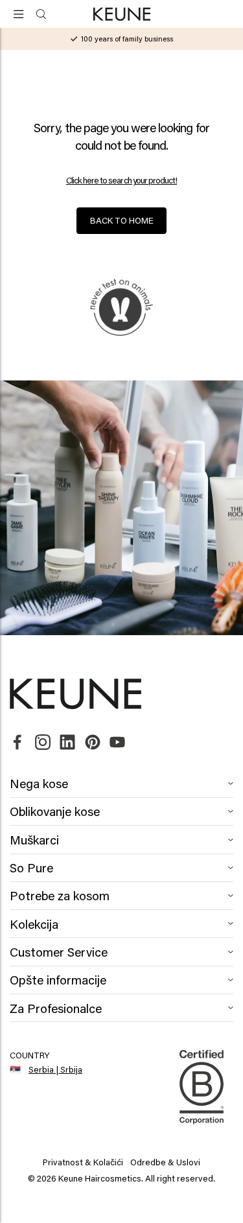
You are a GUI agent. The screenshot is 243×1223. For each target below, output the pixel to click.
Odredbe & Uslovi (165, 1162)
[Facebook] (17, 742)
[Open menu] (19, 14)
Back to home (122, 220)
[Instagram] (43, 742)
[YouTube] (117, 742)
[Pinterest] (92, 742)
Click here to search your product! (121, 180)
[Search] (41, 14)
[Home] (121, 15)
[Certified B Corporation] (201, 1130)
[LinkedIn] (67, 742)
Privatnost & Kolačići (83, 1162)
